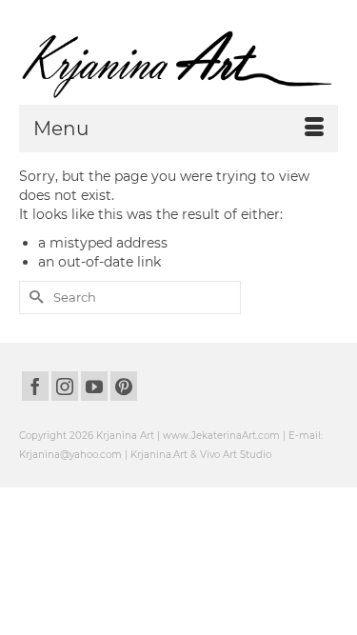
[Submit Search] (33, 297)
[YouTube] (94, 386)
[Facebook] (35, 386)
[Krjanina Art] (178, 65)
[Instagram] (64, 386)
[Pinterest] (123, 386)
